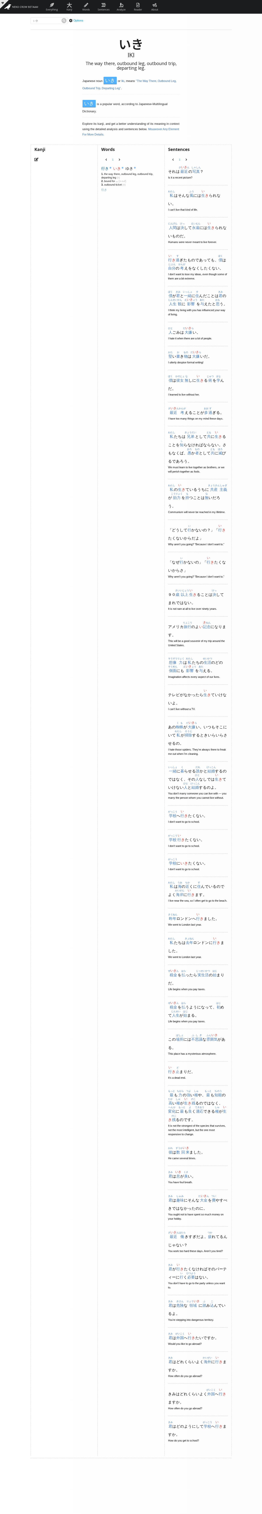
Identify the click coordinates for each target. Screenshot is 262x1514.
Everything (52, 9)
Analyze (121, 9)
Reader (138, 9)
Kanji (69, 6)
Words (86, 9)
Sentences (104, 9)
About (154, 9)
